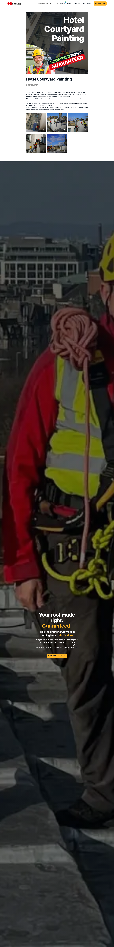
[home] (14, 3)
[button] (43, 3)
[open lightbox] (36, 122)
